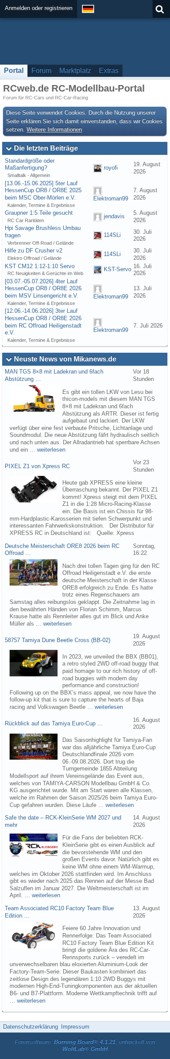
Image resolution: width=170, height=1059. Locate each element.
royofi (111, 167)
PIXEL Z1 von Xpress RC (37, 466)
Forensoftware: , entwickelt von (85, 1045)
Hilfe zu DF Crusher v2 (33, 250)
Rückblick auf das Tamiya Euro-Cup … (54, 723)
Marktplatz (75, 70)
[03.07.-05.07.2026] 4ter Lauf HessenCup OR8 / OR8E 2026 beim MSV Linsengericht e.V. (43, 288)
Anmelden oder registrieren (38, 8)
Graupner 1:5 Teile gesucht (39, 213)
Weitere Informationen (54, 129)
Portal (14, 70)
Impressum (75, 1026)
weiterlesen (51, 449)
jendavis (114, 216)
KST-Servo (117, 269)
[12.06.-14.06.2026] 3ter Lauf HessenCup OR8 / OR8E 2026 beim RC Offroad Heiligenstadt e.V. (43, 322)
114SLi (112, 235)
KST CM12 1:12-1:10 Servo (40, 266)
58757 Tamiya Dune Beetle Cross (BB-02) (57, 640)
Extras (109, 70)
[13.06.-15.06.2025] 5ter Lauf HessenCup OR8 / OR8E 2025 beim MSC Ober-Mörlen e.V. (43, 190)
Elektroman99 (110, 198)
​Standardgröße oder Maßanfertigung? (29, 164)
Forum (41, 70)
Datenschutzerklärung (30, 1026)
